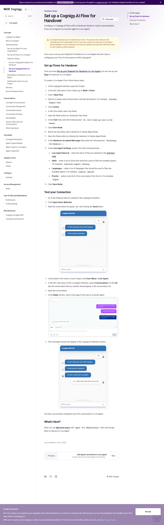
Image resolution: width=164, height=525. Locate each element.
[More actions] (117, 19)
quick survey (102, 2)
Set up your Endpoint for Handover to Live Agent (78, 71)
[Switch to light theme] (28, 9)
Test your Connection (138, 20)
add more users (63, 427)
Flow (46, 75)
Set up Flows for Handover (139, 16)
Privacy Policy (110, 520)
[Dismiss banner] (160, 2)
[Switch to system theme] (25, 9)
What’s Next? (134, 24)
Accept (148, 511)
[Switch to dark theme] (31, 9)
